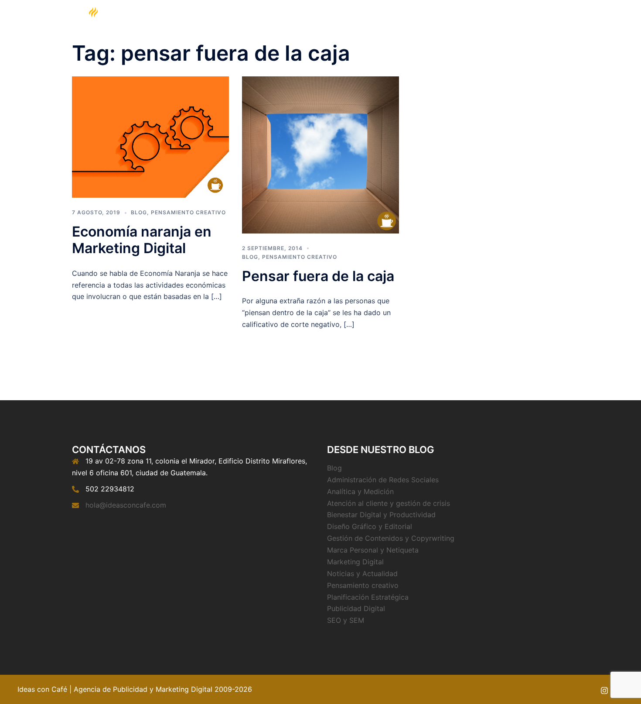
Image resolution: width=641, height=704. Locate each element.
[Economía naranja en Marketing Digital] (150, 136)
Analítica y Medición (360, 491)
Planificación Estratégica (368, 597)
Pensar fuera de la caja (318, 276)
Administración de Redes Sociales (383, 479)
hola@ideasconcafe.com (125, 505)
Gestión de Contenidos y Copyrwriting (390, 538)
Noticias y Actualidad (362, 573)
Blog (448, 28)
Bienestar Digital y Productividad (381, 514)
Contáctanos (524, 28)
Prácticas (480, 28)
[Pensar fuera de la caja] (320, 154)
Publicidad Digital (356, 608)
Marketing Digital (395, 28)
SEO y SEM (345, 620)
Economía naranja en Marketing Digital (141, 240)
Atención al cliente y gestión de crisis (388, 503)
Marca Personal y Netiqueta (373, 550)
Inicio (351, 28)
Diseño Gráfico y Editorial (369, 526)
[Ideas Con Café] (92, 27)
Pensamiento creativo (188, 212)
